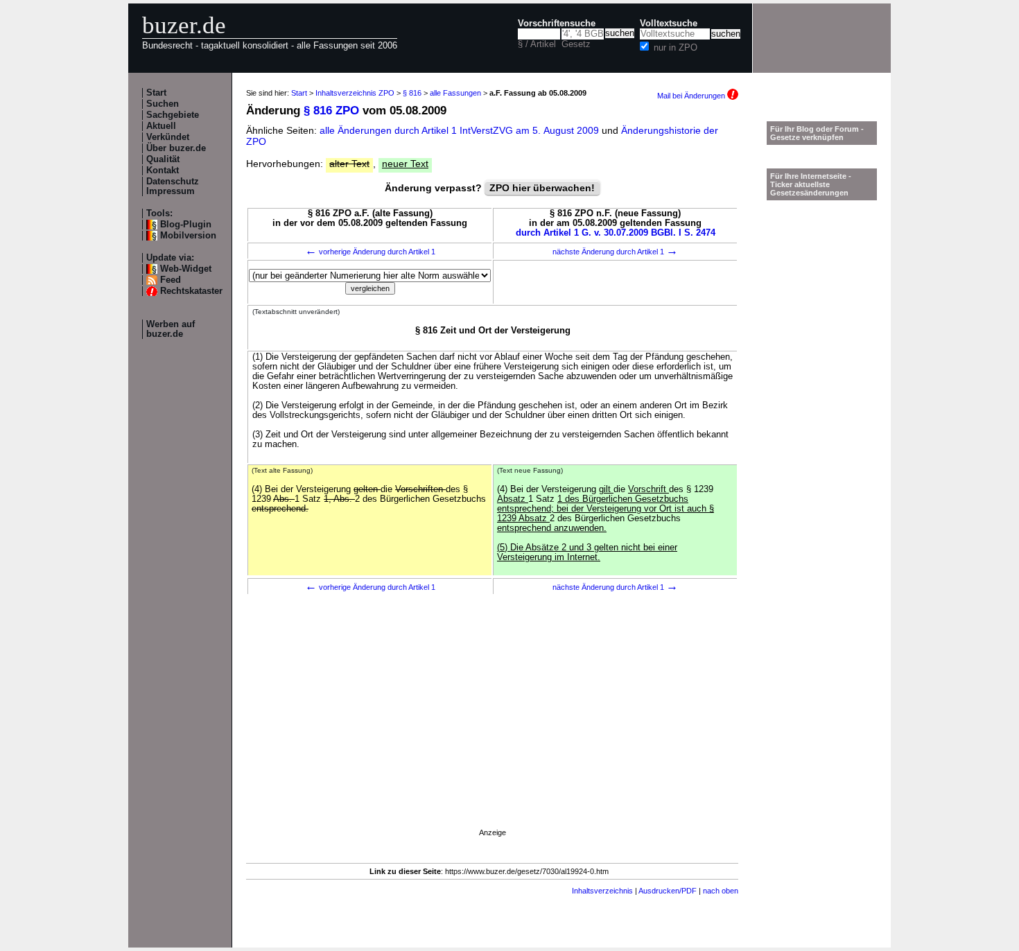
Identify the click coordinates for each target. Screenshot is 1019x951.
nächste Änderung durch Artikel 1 (615, 251)
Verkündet (167, 137)
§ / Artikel (537, 44)
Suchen (162, 104)
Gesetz (576, 44)
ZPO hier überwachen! (542, 187)
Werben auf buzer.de (170, 329)
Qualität (163, 159)
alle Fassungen (455, 93)
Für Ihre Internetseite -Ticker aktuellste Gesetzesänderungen (810, 184)
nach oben (720, 891)
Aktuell (161, 126)
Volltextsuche (668, 23)
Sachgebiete (172, 115)
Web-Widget (185, 269)
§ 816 (412, 93)
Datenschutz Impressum (172, 186)
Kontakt (162, 170)
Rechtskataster (191, 291)
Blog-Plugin (185, 224)
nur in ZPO (675, 48)
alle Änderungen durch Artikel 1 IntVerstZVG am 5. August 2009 (461, 130)
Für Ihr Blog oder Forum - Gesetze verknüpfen (817, 133)
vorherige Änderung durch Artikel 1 (370, 251)
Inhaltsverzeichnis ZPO (354, 93)
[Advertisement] (492, 731)
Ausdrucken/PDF (667, 891)
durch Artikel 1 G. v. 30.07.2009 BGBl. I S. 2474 (615, 233)
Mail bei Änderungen (692, 95)
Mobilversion (188, 236)
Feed (170, 280)
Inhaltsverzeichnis (602, 891)
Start (156, 93)
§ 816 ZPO (331, 110)
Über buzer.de (176, 148)
